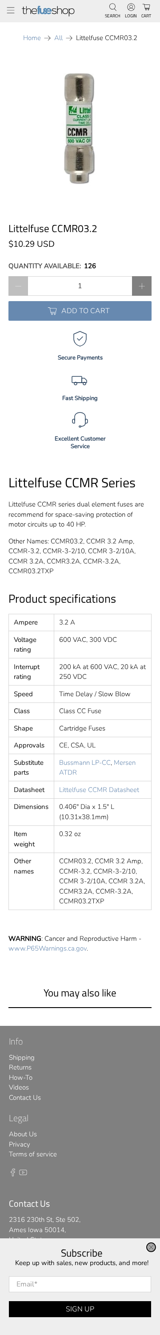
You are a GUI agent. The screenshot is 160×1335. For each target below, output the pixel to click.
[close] (151, 1247)
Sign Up (80, 1309)
